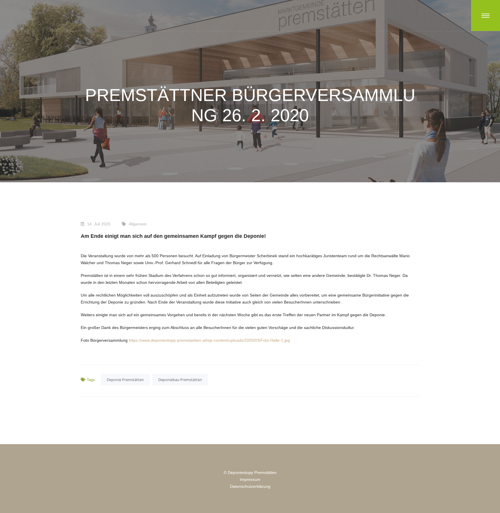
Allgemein (138, 224)
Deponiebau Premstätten (180, 379)
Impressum (250, 479)
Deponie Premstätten (125, 379)
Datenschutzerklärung (250, 486)
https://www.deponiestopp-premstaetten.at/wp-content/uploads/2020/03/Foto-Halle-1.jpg (209, 340)
